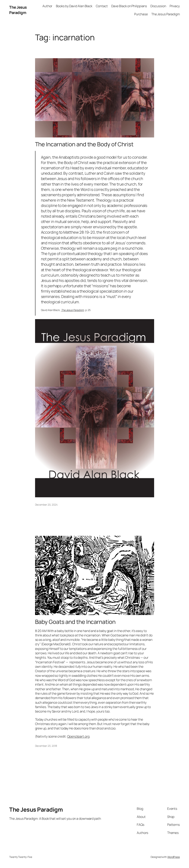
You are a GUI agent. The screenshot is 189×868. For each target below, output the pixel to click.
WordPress (173, 857)
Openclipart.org (78, 736)
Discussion (158, 6)
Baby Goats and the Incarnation (75, 622)
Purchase (141, 14)
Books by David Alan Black (74, 6)
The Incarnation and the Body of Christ (84, 144)
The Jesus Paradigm (18, 10)
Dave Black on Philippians (129, 6)
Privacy (175, 6)
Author (47, 6)
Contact (102, 6)
